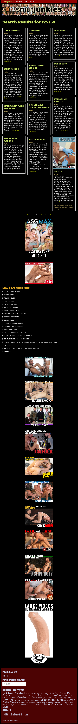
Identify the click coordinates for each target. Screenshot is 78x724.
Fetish (60, 698)
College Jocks (60, 695)
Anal (3, 693)
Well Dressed (62, 705)
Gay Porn (66, 698)
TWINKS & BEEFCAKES (12, 310)
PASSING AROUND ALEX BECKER (15, 332)
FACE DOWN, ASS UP (11, 307)
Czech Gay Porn (17, 697)
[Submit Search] (3, 684)
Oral (26, 702)
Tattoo (18, 705)
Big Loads (13, 696)
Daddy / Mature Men (33, 698)
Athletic (10, 693)
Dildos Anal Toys (60, 207)
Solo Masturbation (44, 702)
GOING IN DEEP (9, 320)
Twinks (36, 705)
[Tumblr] (7, 675)
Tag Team (13, 705)
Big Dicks (49, 693)
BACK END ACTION (10, 304)
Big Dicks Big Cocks (59, 205)
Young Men (65, 209)
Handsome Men (52, 699)
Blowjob (18, 696)
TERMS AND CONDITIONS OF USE (16, 715)
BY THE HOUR (9, 301)
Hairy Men (17, 700)
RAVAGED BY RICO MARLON (13, 323)
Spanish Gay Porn (61, 702)
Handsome (38, 700)
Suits (9, 705)
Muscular (21, 702)
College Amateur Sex (45, 696)
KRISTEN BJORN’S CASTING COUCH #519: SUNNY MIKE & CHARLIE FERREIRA (30, 342)
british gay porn (33, 696)
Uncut (40, 705)
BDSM (28, 693)
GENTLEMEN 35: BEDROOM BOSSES (16, 339)
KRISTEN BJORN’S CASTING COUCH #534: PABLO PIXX (22, 348)
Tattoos (23, 705)
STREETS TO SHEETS (11, 317)
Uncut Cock (50, 704)
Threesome (30, 705)
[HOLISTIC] (64, 152)
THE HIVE (7, 351)
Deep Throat (44, 698)
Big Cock (33, 693)
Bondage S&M (23, 696)
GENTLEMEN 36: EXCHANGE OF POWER (18, 336)
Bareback (20, 693)
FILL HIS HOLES (9, 298)
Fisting (66, 207)
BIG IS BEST (8, 345)
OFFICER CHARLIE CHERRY (13, 326)
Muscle (14, 702)
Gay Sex (8, 699)
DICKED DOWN (9, 295)
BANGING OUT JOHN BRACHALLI (15, 314)
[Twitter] (4, 675)
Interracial (66, 700)
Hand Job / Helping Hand (28, 700)
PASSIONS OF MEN (10, 329)
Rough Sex (59, 209)
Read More (7, 61)
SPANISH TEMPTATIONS (12, 292)
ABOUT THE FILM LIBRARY (13, 713)
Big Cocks (40, 694)
